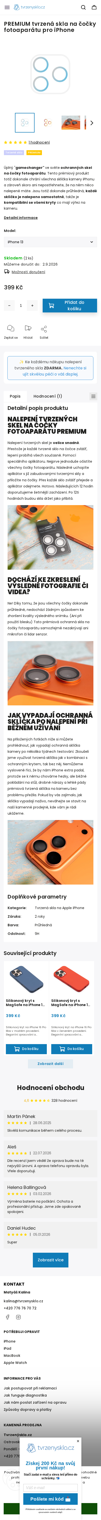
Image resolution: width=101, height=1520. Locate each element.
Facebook (7, 1317)
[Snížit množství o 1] (9, 305)
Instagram (18, 1317)
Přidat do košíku (74, 305)
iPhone (9, 1341)
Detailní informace (21, 217)
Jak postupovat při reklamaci (30, 1388)
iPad (7, 1348)
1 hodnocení (39, 142)
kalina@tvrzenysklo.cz (23, 1301)
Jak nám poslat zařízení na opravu (35, 1402)
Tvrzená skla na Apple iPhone (59, 907)
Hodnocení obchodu (50, 1087)
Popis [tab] (15, 396)
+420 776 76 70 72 (20, 1308)
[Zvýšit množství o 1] (32, 305)
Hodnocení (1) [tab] (48, 396)
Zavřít (88, 346)
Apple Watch (15, 1362)
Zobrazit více (50, 1260)
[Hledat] (83, 7)
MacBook (12, 1355)
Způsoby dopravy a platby (27, 1409)
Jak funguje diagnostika (25, 1395)
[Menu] (7, 7)
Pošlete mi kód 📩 (50, 1499)
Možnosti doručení (28, 271)
